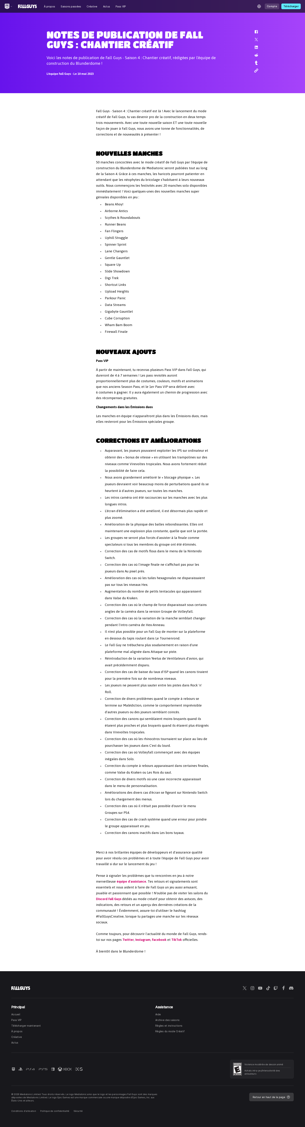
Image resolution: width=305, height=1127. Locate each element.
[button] (254, 33)
